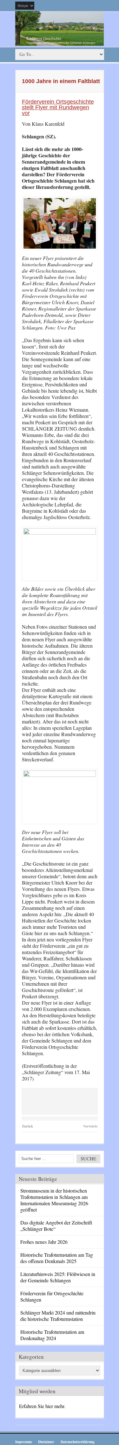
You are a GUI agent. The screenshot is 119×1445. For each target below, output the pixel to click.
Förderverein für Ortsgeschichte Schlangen (51, 1296)
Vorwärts (90, 1126)
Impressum (23, 1441)
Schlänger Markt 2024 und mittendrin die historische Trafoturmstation (58, 1315)
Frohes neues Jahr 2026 (44, 1241)
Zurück (27, 1126)
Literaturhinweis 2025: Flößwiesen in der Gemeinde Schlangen (57, 1277)
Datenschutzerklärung (78, 1441)
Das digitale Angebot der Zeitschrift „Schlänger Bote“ (56, 1225)
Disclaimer (46, 1441)
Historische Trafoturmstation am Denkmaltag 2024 (52, 1334)
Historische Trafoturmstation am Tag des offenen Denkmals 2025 (56, 1257)
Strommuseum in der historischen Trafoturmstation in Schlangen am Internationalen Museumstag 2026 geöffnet (54, 1200)
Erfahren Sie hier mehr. (42, 1406)
